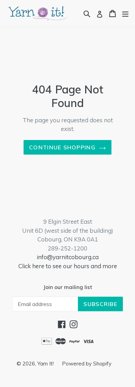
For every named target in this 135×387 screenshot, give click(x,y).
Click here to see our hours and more (67, 266)
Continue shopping (62, 147)
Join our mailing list (67, 287)
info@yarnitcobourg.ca (68, 257)
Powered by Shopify (86, 363)
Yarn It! (46, 363)
